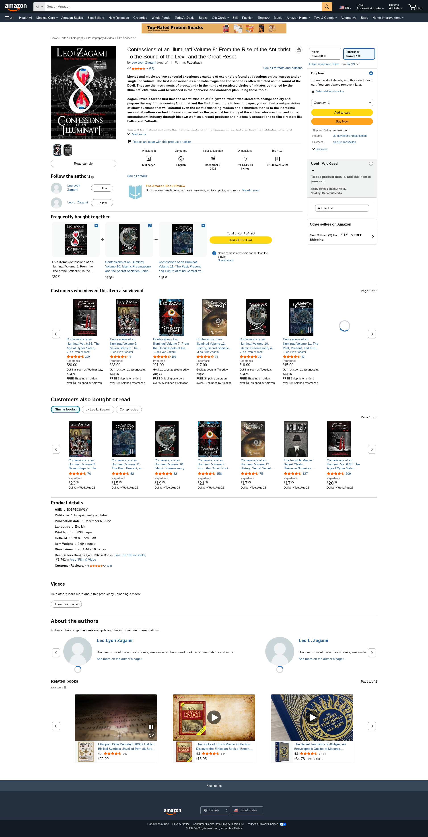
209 (348, 473)
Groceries (140, 17)
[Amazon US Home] (172, 812)
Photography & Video (101, 38)
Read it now (250, 190)
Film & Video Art (126, 38)
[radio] (325, 53)
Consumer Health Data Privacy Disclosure (218, 824)
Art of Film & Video (83, 559)
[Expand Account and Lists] (383, 8)
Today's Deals (184, 17)
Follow (102, 188)
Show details (226, 260)
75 (261, 473)
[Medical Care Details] (57, 17)
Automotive (348, 17)
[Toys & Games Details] (336, 17)
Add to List (325, 208)
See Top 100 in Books (130, 555)
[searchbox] (183, 6)
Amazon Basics (72, 17)
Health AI (25, 17)
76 (89, 473)
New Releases (119, 17)
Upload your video (66, 604)
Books (203, 17)
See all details (137, 176)
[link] (129, 239)
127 (305, 473)
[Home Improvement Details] (402, 17)
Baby (364, 17)
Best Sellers (95, 17)
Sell (235, 17)
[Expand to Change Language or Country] (350, 8)
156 (219, 473)
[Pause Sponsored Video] (151, 727)
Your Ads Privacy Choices (262, 824)
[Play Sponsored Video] (214, 717)
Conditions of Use (158, 824)
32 (132, 473)
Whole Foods (161, 17)
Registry (264, 17)
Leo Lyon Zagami (144, 62)
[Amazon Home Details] (310, 17)
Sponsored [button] (57, 687)
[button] (9, 17)
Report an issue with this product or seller (162, 141)
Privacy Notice (181, 824)
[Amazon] (16, 6)
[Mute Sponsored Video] (151, 735)
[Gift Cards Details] (228, 17)
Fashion (247, 17)
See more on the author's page (119, 659)
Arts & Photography (73, 38)
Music (278, 17)
